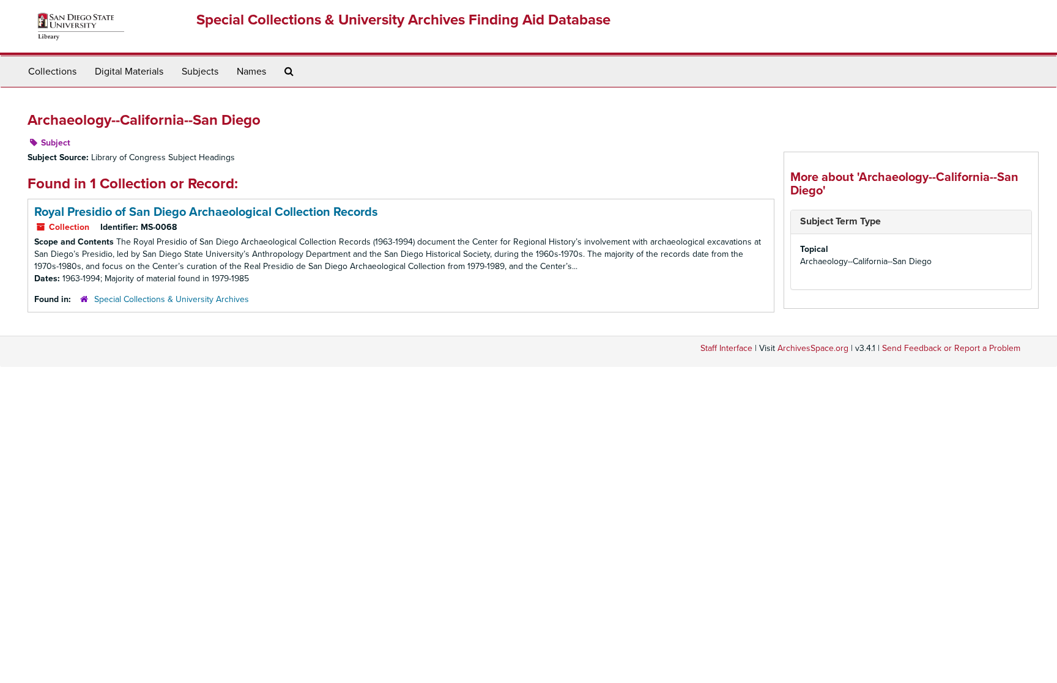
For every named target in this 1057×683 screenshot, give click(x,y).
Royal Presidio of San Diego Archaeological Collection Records (206, 212)
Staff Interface (726, 348)
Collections (52, 71)
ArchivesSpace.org (812, 348)
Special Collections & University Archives (171, 299)
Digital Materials (129, 71)
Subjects (200, 71)
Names (251, 71)
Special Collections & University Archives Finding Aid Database (403, 20)
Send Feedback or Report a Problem (951, 348)
